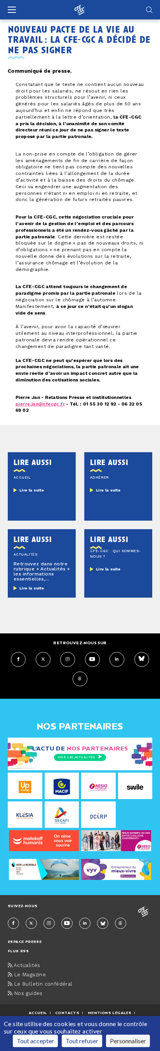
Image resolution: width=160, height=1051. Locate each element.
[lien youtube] (92, 659)
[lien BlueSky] (141, 659)
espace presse (25, 941)
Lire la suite (31, 490)
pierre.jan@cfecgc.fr (40, 404)
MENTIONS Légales (109, 1012)
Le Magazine (29, 975)
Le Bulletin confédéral (42, 984)
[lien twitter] (43, 659)
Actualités (26, 966)
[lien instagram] (67, 659)
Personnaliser (128, 1040)
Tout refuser (82, 1040)
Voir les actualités (76, 757)
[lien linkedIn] (117, 659)
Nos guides (27, 994)
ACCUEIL (38, 1012)
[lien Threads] (80, 679)
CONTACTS (67, 1012)
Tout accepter (35, 1040)
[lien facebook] (18, 659)
